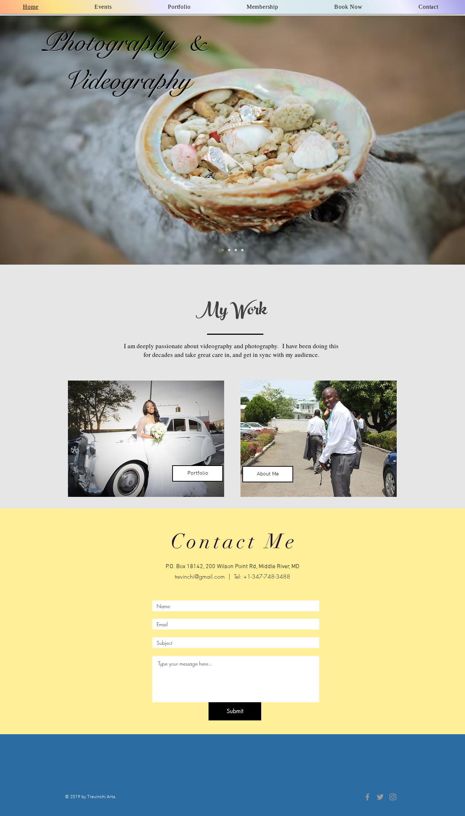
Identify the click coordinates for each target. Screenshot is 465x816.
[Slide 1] (223, 250)
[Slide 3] (242, 250)
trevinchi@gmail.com (200, 576)
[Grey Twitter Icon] (380, 796)
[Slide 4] (229, 250)
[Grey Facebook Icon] (367, 796)
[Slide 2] (236, 250)
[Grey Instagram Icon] (392, 796)
